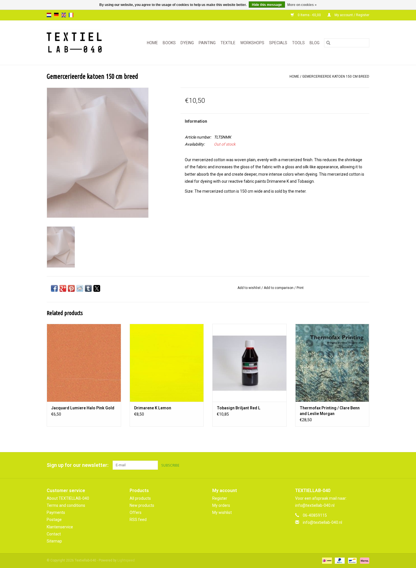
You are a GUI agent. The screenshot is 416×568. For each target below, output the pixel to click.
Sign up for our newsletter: (77, 465)
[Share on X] (96, 288)
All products (140, 498)
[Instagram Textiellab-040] (364, 465)
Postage (54, 519)
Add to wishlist (249, 288)
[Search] (328, 42)
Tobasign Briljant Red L (238, 408)
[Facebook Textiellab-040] (344, 465)
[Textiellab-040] (78, 42)
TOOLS (298, 43)
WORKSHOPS (252, 43)
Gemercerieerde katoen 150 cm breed (335, 76)
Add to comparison (279, 288)
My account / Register (351, 15)
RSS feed (138, 519)
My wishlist (222, 512)
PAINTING (207, 43)
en (63, 15)
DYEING (187, 43)
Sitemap (54, 541)
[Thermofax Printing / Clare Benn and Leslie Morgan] (332, 363)
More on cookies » (302, 5)
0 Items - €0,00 (309, 15)
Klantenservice (60, 527)
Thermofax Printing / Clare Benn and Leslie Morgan (330, 411)
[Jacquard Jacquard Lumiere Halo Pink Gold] (84, 363)
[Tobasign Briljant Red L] (249, 363)
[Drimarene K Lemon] (167, 363)
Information (196, 121)
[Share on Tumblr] (88, 288)
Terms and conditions (66, 505)
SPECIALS (278, 43)
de (56, 15)
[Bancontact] (352, 560)
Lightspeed (126, 560)
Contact (54, 534)
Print (300, 288)
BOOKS (169, 43)
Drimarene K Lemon (152, 408)
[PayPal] (339, 560)
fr (71, 15)
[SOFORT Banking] (363, 560)
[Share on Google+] (62, 288)
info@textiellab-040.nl (322, 522)
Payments (56, 512)
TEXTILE (227, 43)
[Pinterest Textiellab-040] (354, 465)
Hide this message (267, 5)
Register (219, 498)
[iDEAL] (326, 560)
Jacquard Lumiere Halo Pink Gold (82, 408)
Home (152, 43)
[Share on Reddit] (79, 288)
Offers (135, 512)
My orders (221, 505)
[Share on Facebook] (54, 288)
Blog (314, 43)
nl (49, 15)
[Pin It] (71, 288)
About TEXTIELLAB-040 (68, 498)
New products (142, 505)
